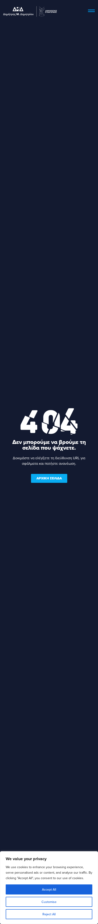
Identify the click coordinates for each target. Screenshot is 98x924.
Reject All (49, 914)
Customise (49, 902)
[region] (49, 887)
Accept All (49, 889)
